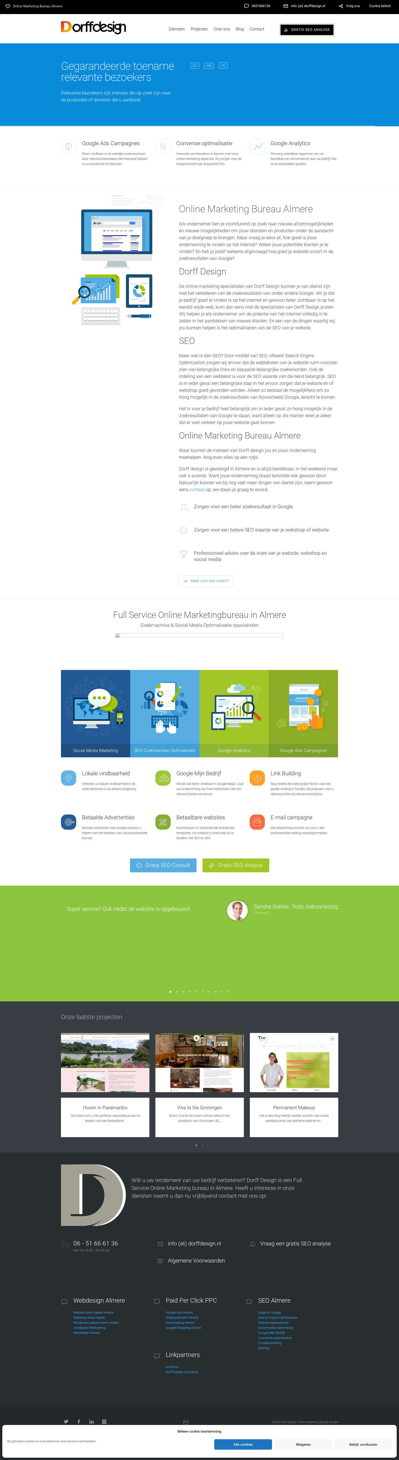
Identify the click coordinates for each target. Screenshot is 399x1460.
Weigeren (303, 1444)
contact (197, 489)
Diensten (177, 29)
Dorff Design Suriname (182, 1372)
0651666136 (261, 6)
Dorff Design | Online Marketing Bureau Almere (309, 1422)
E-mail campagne (291, 817)
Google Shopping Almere (183, 1328)
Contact (257, 29)
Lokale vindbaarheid (106, 773)
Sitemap (264, 1348)
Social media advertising (275, 1328)
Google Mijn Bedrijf (198, 773)
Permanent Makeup (294, 1107)
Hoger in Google (269, 1312)
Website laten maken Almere (93, 1312)
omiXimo (172, 1367)
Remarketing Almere (180, 1322)
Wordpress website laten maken (96, 1322)
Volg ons (353, 6)
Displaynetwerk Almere (182, 1317)
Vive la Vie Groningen (199, 1107)
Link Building (286, 773)
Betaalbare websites (200, 817)
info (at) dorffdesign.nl (308, 6)
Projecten (199, 29)
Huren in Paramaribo (105, 1107)
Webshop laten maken (89, 1317)
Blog (240, 29)
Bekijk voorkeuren (363, 1444)
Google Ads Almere (179, 1312)
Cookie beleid (379, 6)
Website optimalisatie (273, 1322)
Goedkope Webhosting (89, 1328)
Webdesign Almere (86, 1333)
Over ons (222, 29)
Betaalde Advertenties (108, 817)
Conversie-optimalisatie (275, 1338)
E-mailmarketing (269, 1343)
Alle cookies (243, 1444)
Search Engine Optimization (278, 1317)
